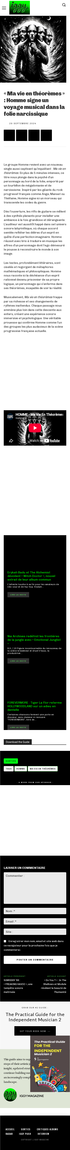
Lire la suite (18, 595)
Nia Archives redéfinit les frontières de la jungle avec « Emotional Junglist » (34, 639)
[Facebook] (39, 5)
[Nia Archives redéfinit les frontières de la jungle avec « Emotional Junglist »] (35, 617)
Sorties (11, 761)
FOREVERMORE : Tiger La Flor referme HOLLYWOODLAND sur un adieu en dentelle (34, 706)
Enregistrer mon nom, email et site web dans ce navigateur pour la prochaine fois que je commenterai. (34, 945)
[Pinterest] (34, 135)
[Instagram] (44, 5)
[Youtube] (56, 5)
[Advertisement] (35, 490)
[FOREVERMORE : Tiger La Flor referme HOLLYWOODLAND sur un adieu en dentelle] (35, 683)
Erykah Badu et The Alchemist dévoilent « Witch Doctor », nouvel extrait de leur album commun (31, 576)
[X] (50, 5)
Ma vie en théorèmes (43, 769)
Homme (20, 769)
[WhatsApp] (46, 135)
